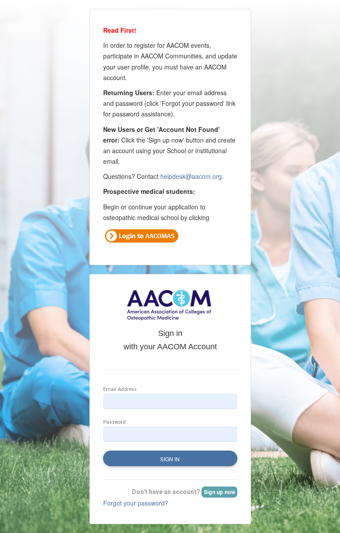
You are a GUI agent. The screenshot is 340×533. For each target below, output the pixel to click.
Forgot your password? (135, 502)
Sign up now (219, 492)
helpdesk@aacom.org (191, 176)
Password (114, 422)
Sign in (170, 459)
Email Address (120, 389)
